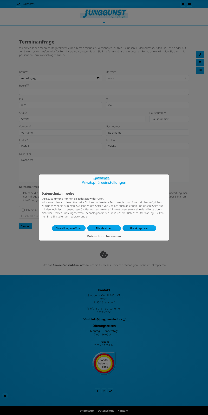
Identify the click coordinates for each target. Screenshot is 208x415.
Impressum (113, 236)
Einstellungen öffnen (69, 228)
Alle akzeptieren (139, 228)
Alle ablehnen (104, 228)
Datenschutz (95, 236)
